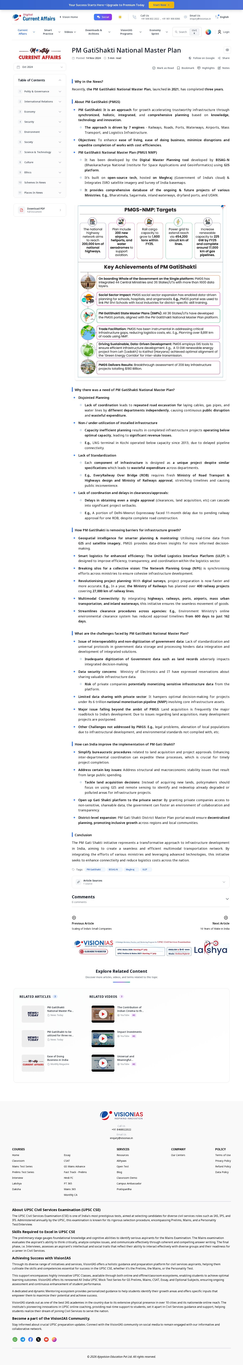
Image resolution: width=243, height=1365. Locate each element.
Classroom (18, 1160)
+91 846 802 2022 (150, 18)
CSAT (67, 1160)
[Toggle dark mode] (120, 17)
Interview (17, 1177)
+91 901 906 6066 (171, 18)
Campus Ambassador (129, 1183)
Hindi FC (68, 1177)
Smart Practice (48, 31)
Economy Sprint (155, 31)
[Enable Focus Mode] (227, 49)
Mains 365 (70, 1189)
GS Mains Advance (74, 1166)
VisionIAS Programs (126, 31)
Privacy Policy (223, 1160)
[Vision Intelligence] (208, 32)
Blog (119, 1172)
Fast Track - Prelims (75, 1172)
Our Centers (178, 1155)
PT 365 (68, 1183)
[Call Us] (134, 17)
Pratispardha (124, 1189)
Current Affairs (23, 31)
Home (15, 1155)
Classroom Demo (127, 1177)
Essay (67, 1155)
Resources (123, 1155)
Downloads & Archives (93, 31)
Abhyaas (121, 1160)
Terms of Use (223, 1155)
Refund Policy (223, 1166)
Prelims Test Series (23, 1172)
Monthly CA (70, 1194)
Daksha (16, 1189)
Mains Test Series (22, 1166)
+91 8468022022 (121, 1129)
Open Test (123, 1166)
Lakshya (17, 1183)
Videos (68, 32)
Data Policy (222, 1172)
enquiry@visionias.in (121, 1138)
